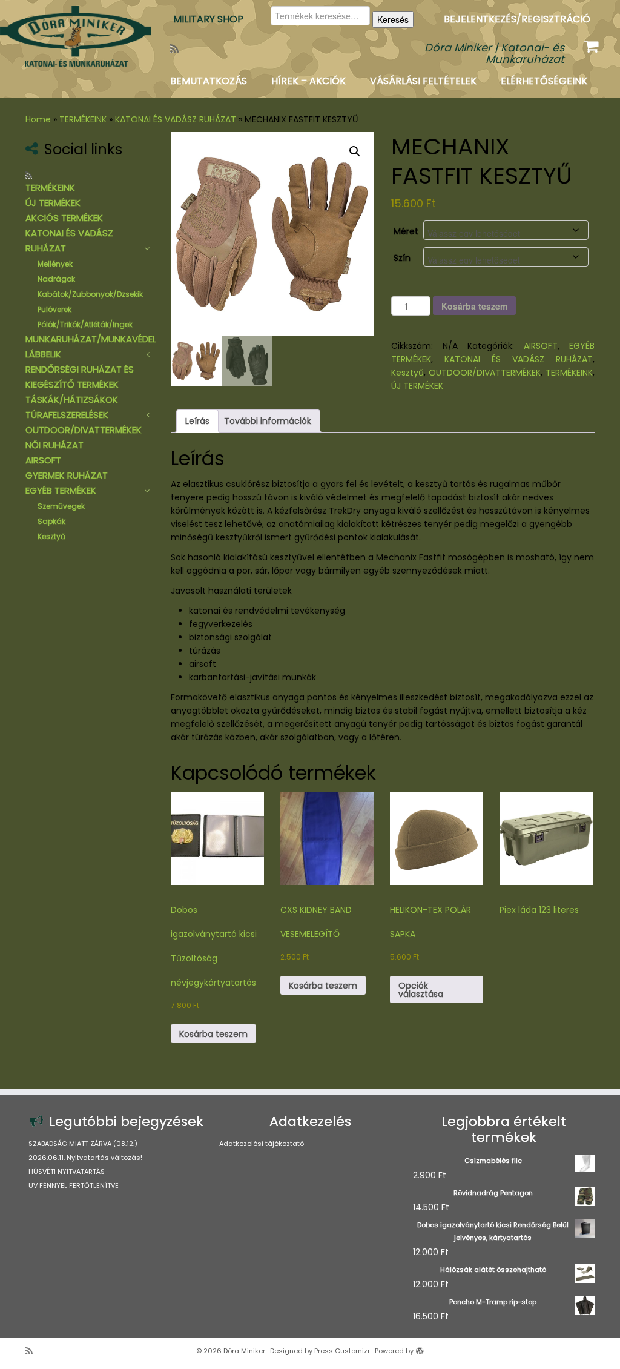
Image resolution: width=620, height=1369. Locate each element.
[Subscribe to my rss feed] (178, 48)
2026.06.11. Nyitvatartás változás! (85, 1157)
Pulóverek (54, 309)
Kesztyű (51, 536)
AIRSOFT (43, 460)
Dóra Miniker (244, 1351)
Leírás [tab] (197, 421)
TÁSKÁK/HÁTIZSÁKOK (71, 399)
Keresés (393, 19)
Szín (402, 258)
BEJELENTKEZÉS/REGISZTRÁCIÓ (517, 19)
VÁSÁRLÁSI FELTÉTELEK (423, 81)
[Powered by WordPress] (419, 1348)
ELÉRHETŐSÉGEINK (544, 81)
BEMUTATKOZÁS (208, 81)
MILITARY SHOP (208, 19)
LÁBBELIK (43, 354)
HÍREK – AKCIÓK (308, 81)
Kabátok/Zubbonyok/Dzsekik (90, 294)
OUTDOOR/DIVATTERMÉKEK (83, 429)
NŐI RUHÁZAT (54, 445)
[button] (355, 151)
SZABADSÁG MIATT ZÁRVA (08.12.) (82, 1144)
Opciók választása (420, 990)
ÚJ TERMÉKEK (53, 202)
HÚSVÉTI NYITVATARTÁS (66, 1171)
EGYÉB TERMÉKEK (60, 490)
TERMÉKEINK (83, 119)
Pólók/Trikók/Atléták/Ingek (85, 324)
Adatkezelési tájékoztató (261, 1144)
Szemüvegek (61, 506)
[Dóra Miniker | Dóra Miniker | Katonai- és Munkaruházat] (72, 36)
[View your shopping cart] (593, 43)
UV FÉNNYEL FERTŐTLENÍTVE (73, 1185)
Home (38, 119)
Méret (406, 231)
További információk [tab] (267, 421)
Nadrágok (56, 279)
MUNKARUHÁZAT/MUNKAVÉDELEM (96, 339)
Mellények (55, 264)
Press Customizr (342, 1351)
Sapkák (51, 521)
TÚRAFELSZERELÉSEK (66, 414)
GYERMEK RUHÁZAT (66, 475)
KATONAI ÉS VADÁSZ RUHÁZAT (175, 119)
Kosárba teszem (474, 306)
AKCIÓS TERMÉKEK (64, 217)
